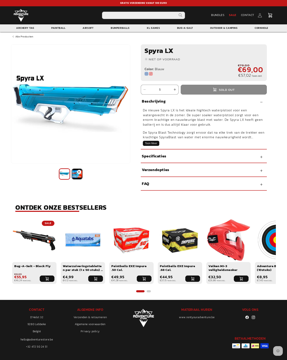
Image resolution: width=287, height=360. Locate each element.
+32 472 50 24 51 (36, 347)
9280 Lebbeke (37, 324)
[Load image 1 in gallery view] (64, 174)
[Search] (180, 15)
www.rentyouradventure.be (197, 317)
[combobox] (143, 15)
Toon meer (151, 143)
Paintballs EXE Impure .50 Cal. (129, 268)
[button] (270, 15)
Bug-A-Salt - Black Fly (32, 266)
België (37, 331)
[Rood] (151, 74)
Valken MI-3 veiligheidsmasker (222, 268)
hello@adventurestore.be (37, 340)
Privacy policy (90, 331)
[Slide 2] (149, 291)
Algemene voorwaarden (90, 324)
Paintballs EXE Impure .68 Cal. (177, 268)
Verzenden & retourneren (90, 317)
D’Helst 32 (36, 317)
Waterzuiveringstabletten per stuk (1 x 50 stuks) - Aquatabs (82, 270)
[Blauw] (146, 74)
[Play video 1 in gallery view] (77, 174)
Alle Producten (24, 36)
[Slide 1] (140, 291)
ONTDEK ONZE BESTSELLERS (61, 207)
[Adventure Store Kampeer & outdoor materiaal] (21, 15)
